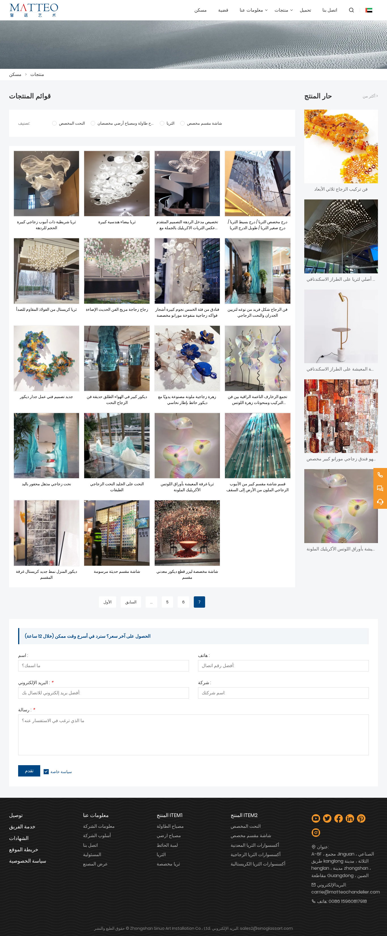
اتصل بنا (90, 845)
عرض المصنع (95, 864)
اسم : (23, 656)
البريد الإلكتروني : (35, 683)
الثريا (161, 854)
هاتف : (204, 656)
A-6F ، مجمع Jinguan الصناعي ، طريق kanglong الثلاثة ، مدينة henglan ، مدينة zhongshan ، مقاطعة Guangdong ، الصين (342, 865)
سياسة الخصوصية (27, 860)
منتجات (37, 74)
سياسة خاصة (61, 772)
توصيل (16, 815)
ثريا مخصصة (168, 864)
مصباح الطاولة (170, 826)
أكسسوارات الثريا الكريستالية (258, 864)
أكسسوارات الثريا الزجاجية (255, 854)
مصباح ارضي (169, 835)
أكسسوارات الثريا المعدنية (255, 845)
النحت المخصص (246, 826)
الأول (107, 602)
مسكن (15, 74)
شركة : (204, 683)
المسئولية (92, 854)
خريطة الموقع (23, 849)
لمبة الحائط (167, 845)
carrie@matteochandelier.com (345, 892)
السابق (131, 602)
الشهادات (19, 838)
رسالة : (26, 710)
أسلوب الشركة (97, 835)
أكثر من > (370, 96)
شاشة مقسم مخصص (251, 835)
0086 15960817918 (348, 901)
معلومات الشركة (99, 826)
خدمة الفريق (22, 826)
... (151, 602)
